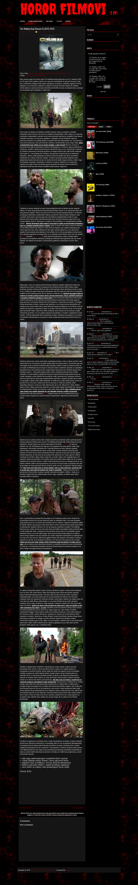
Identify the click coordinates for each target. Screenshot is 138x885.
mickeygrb (97, 343)
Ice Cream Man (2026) (103, 131)
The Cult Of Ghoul (94, 426)
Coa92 (96, 319)
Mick (95, 353)
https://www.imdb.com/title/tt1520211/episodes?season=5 (49, 73)
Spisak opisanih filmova (35, 21)
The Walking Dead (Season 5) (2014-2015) (37, 29)
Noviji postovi (25, 807)
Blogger (68, 870)
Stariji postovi (78, 807)
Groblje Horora (93, 414)
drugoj (23, 236)
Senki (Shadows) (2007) (104, 217)
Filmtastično (92, 411)
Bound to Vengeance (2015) (105, 206)
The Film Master (93, 399)
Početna (22, 21)
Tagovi (101, 126)
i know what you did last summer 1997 (102, 359)
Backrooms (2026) (102, 153)
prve (45, 393)
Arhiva (109, 126)
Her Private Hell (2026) (104, 227)
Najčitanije (92, 126)
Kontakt (68, 21)
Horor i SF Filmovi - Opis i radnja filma (43, 870)
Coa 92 (96, 358)
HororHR (91, 418)
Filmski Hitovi (92, 407)
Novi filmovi (49, 21)
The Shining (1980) (102, 185)
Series (39, 32)
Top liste (59, 21)
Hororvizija (91, 422)
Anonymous (97, 312)
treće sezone (37, 236)
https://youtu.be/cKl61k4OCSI (35, 75)
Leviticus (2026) (101, 163)
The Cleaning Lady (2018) (105, 142)
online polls (103, 91)
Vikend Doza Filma (94, 429)
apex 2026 (114, 343)
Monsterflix (91, 403)
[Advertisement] (51, 787)
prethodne (65, 444)
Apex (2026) (100, 174)
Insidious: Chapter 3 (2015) (105, 195)
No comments (48, 32)
